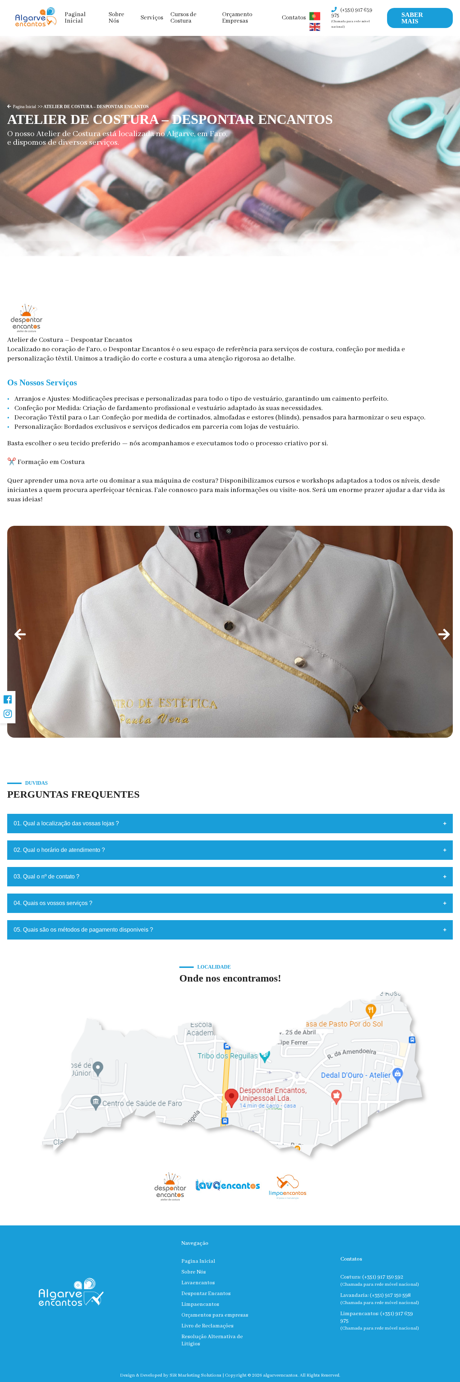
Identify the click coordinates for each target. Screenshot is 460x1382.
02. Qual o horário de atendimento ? (59, 850)
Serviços (152, 18)
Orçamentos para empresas (214, 1315)
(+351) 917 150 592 (382, 1277)
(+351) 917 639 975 (351, 18)
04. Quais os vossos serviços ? (53, 903)
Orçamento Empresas (237, 17)
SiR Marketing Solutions (195, 1375)
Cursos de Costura (183, 17)
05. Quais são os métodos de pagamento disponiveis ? (83, 930)
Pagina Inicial (24, 107)
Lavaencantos (198, 1283)
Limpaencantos (200, 1304)
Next (442, 631)
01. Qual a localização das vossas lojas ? (66, 823)
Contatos (294, 18)
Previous (18, 631)
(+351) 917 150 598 (390, 1295)
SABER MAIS (412, 18)
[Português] (315, 16)
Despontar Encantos (206, 1293)
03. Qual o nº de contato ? (46, 876)
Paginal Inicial (75, 17)
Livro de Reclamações (207, 1326)
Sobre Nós (116, 17)
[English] (315, 27)
